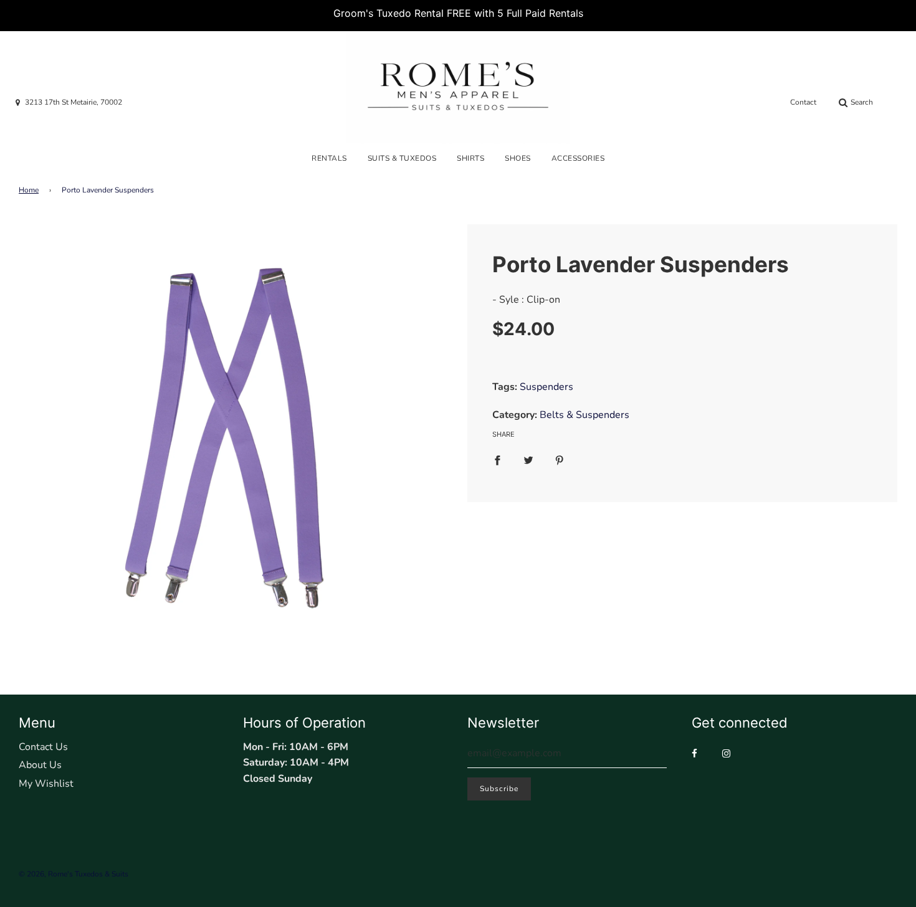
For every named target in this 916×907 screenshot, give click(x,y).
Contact (803, 102)
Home (29, 190)
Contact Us (43, 747)
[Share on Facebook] (497, 460)
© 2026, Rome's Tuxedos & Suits (73, 874)
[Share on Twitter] (528, 460)
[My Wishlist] (895, 103)
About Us (40, 765)
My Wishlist (46, 784)
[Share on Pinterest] (559, 460)
